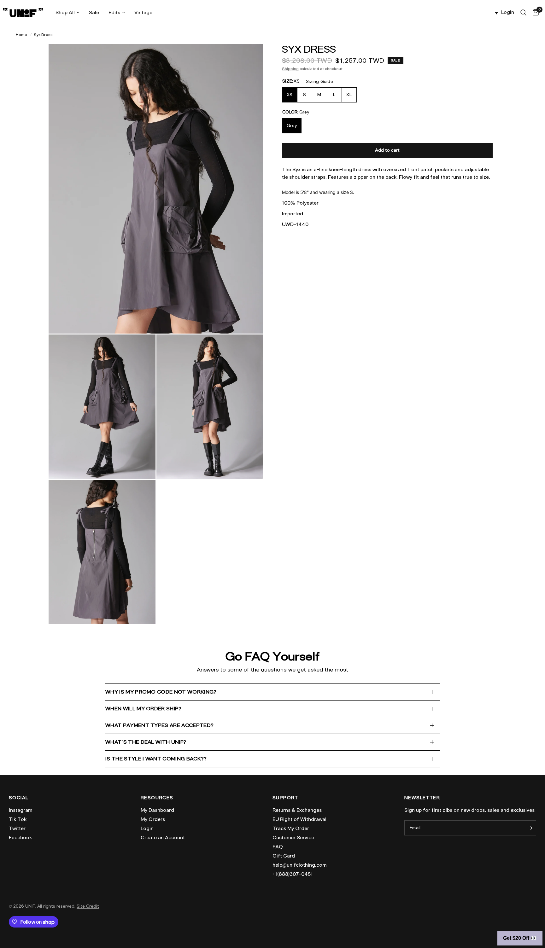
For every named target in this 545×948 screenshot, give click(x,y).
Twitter (17, 828)
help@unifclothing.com (299, 865)
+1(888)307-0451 (292, 874)
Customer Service (293, 837)
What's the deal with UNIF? (145, 742)
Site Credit (88, 906)
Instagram (20, 810)
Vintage (143, 12)
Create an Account (163, 837)
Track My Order (290, 828)
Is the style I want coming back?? (156, 759)
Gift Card (283, 856)
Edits (114, 12)
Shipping (290, 68)
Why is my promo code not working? (161, 692)
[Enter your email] (530, 827)
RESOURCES (157, 798)
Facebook (20, 837)
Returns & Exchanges (297, 810)
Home (21, 34)
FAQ (277, 847)
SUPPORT (285, 798)
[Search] (523, 12)
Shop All (65, 12)
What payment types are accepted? (159, 725)
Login (147, 828)
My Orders (153, 819)
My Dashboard (157, 810)
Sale (94, 12)
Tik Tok (17, 819)
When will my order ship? (143, 709)
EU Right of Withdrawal (299, 819)
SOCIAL (18, 798)
